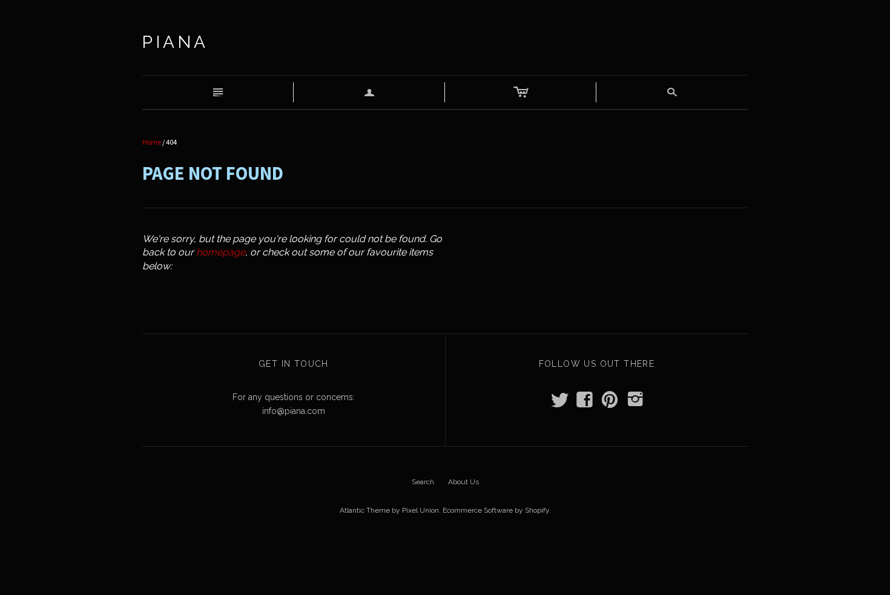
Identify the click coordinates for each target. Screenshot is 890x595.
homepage (220, 252)
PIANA (175, 42)
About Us (463, 482)
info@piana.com (293, 411)
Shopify (537, 510)
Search (423, 482)
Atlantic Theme (365, 510)
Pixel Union (420, 510)
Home (151, 141)
